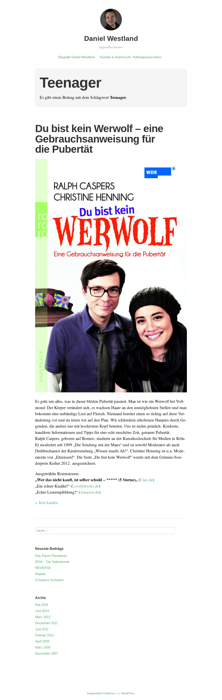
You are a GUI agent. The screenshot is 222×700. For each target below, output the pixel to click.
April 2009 (42, 641)
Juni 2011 (42, 629)
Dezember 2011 (46, 623)
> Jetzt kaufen (46, 502)
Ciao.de (146, 479)
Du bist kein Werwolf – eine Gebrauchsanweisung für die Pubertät (99, 139)
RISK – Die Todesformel (52, 562)
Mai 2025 (41, 605)
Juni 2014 (42, 611)
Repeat (40, 574)
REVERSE (43, 568)
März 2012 (42, 617)
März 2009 (42, 647)
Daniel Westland (111, 38)
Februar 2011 (44, 635)
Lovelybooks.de (85, 486)
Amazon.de (89, 492)
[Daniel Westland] (111, 31)
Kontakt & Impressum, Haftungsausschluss (131, 57)
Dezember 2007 (46, 653)
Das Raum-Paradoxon (51, 555)
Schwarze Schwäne (49, 580)
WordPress (128, 693)
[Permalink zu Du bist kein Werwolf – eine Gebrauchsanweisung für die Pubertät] (111, 395)
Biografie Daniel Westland (76, 57)
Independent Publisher (101, 693)
